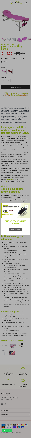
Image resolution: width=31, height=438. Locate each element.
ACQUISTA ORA (15, 229)
